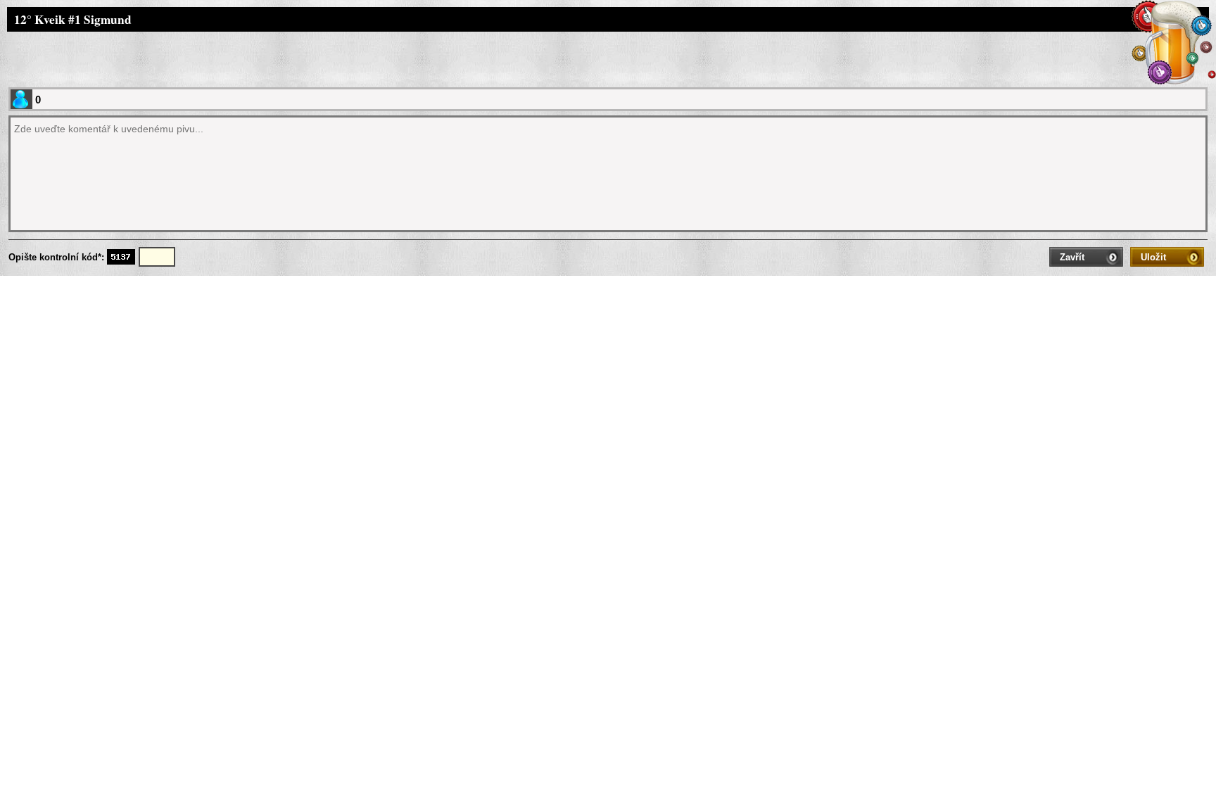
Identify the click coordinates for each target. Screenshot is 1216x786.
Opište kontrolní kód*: (57, 257)
